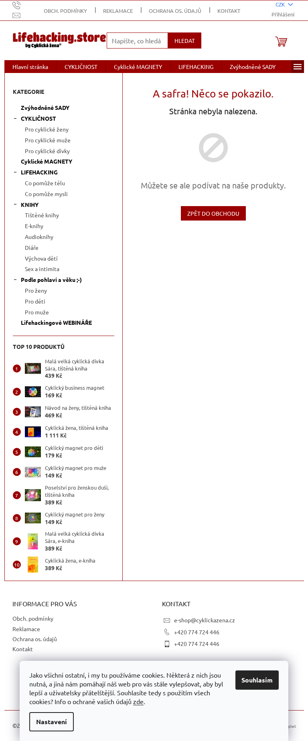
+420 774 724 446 (196, 632)
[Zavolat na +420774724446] (24, 4)
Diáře (31, 247)
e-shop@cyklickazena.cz (204, 620)
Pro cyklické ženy (47, 129)
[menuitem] (30, 66)
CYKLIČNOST (38, 118)
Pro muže (37, 312)
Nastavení (51, 721)
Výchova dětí (41, 258)
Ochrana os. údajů (175, 10)
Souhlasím (257, 680)
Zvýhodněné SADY (45, 107)
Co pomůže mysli (46, 193)
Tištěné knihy (42, 215)
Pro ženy (36, 290)
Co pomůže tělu (45, 182)
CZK (281, 4)
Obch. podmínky (65, 10)
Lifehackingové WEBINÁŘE (56, 322)
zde (138, 701)
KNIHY (29, 204)
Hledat (184, 40)
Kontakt (228, 10)
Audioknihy (39, 236)
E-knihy (34, 225)
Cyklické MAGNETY (46, 161)
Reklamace (118, 10)
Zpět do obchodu (213, 213)
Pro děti (35, 301)
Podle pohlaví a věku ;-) (51, 279)
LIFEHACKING (39, 172)
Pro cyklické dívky (47, 150)
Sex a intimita (42, 268)
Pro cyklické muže (48, 140)
